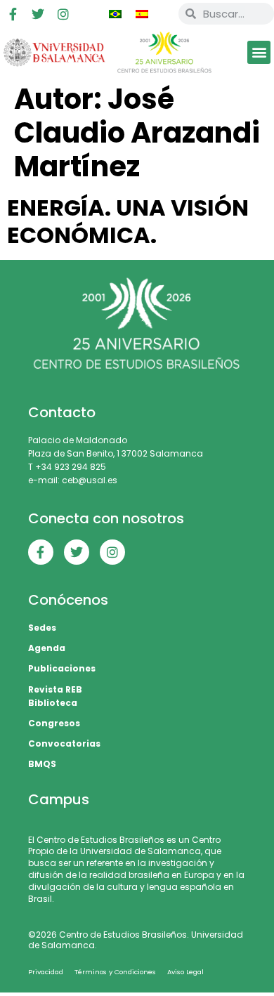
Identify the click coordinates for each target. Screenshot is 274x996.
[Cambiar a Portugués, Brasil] (115, 14)
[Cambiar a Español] (142, 14)
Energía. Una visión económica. (128, 221)
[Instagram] (63, 14)
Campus (58, 799)
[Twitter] (38, 14)
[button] (258, 52)
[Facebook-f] (12, 14)
